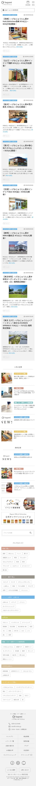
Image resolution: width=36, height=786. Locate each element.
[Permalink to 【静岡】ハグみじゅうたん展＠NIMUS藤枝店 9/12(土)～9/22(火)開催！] (18, 255)
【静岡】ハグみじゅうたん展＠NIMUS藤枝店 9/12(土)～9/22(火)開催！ (17, 235)
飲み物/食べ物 (22, 626)
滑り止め (22, 655)
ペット (19, 553)
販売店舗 (26, 741)
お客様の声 (6, 675)
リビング (5, 582)
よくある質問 (11, 770)
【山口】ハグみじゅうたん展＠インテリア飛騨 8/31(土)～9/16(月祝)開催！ (17, 63)
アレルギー (23, 557)
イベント (22, 602)
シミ (28, 630)
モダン (27, 695)
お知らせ (5, 602)
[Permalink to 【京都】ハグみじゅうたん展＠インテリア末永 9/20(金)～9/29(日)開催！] (18, 211)
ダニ (4, 630)
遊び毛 (14, 655)
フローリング (7, 699)
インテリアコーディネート (24, 687)
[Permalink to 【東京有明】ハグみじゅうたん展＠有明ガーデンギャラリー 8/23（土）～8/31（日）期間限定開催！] (18, 298)
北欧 (20, 695)
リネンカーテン (27, 671)
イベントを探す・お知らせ (10, 14)
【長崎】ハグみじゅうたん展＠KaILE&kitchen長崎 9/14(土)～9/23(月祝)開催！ (16, 21)
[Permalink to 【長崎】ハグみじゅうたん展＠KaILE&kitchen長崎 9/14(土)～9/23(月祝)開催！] (18, 40)
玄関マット (28, 646)
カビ (23, 630)
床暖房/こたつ (7, 557)
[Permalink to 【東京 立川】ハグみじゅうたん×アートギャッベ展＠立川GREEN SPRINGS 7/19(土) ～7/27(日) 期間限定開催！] (18, 344)
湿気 (10, 630)
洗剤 (10, 635)
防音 (23, 561)
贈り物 (5, 570)
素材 (4, 553)
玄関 (4, 590)
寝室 (13, 586)
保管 (31, 626)
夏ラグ (26, 553)
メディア (13, 602)
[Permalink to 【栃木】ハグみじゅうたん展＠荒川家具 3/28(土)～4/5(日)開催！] (18, 123)
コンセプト (9, 736)
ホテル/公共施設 (13, 590)
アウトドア (6, 566)
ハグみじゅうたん (8, 646)
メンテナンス (15, 622)
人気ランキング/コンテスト (11, 610)
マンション (24, 590)
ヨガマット (15, 566)
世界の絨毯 (6, 655)
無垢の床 (16, 699)
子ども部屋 (21, 586)
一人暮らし (6, 586)
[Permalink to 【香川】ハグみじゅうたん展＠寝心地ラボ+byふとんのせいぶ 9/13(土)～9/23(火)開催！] (18, 167)
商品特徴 (26, 736)
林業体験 (5, 671)
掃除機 (5, 626)
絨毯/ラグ (19, 646)
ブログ (26, 746)
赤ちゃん (11, 553)
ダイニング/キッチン (24, 582)
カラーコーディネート (15, 691)
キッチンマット (7, 651)
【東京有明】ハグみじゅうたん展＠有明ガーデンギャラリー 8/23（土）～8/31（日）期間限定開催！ (18, 279)
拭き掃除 (12, 626)
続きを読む (19, 47)
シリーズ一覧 (10, 741)
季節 (15, 557)
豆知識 (17, 651)
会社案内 (26, 750)
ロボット (5, 622)
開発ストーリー (7, 659)
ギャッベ (30, 651)
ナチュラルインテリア (9, 695)
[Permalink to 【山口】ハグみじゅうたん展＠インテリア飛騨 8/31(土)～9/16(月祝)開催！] (18, 82)
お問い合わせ (25, 770)
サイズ (13, 582)
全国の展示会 (10, 746)
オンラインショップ (8, 606)
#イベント (6, 51)
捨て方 (16, 630)
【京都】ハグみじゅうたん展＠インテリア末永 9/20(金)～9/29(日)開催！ (17, 191)
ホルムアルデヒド (8, 561)
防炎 (17, 561)
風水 (4, 691)
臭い (4, 635)
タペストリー (26, 566)
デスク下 (30, 586)
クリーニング (26, 622)
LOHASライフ (15, 671)
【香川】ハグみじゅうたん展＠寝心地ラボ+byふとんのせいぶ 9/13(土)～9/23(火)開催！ (17, 148)
